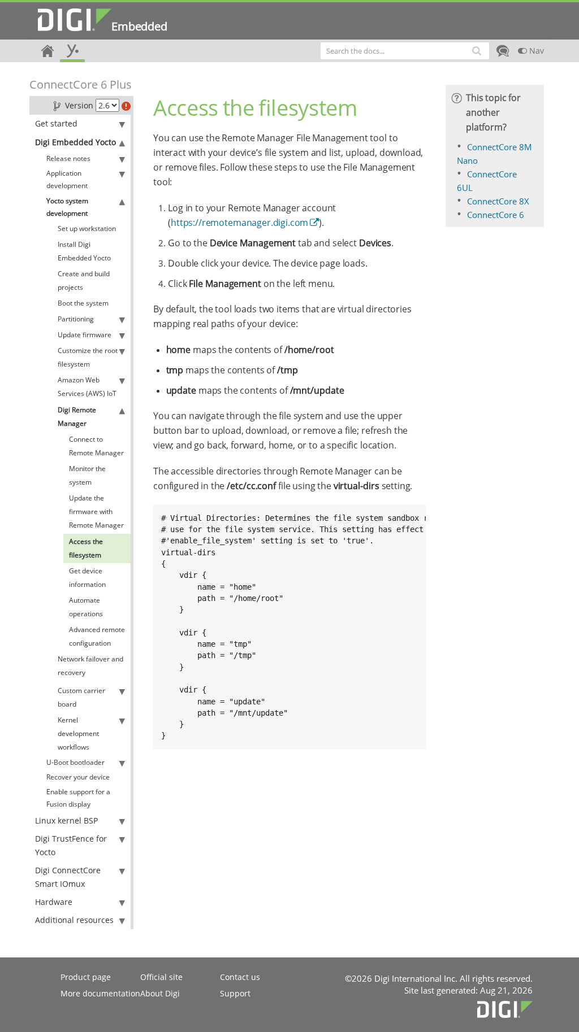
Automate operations (86, 607)
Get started (56, 123)
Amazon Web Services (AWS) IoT (87, 386)
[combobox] (404, 50)
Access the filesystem (86, 548)
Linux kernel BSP (66, 820)
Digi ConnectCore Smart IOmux (68, 877)
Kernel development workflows (78, 733)
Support (235, 993)
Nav (535, 50)
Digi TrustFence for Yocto (71, 845)
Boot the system (83, 303)
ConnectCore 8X (498, 201)
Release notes (68, 158)
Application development (67, 179)
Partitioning (76, 319)
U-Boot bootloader (75, 762)
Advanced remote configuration (97, 636)
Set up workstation (87, 228)
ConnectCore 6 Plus (80, 84)
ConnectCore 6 (495, 214)
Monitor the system (87, 475)
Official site (161, 977)
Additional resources (74, 920)
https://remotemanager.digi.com (239, 222)
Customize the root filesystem (88, 357)
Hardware (53, 901)
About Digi (160, 993)
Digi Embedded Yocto (75, 142)
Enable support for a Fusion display (78, 798)
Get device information (87, 577)
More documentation (100, 993)
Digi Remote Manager (77, 416)
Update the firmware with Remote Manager (96, 511)
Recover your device (78, 777)
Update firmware (84, 334)
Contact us (240, 977)
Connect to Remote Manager (96, 446)
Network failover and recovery (90, 665)
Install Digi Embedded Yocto (84, 251)
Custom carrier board (81, 697)
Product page (86, 977)
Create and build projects (84, 280)
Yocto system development (67, 207)
